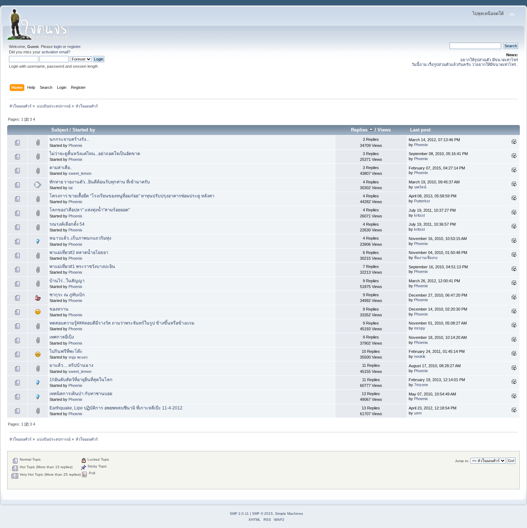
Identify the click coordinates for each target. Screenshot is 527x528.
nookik (420, 356)
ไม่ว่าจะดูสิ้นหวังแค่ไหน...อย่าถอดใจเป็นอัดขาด (94, 153)
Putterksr (422, 201)
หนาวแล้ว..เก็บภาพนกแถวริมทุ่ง (80, 238)
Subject (59, 130)
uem (418, 413)
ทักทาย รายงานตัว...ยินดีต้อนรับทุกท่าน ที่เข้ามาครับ (99, 181)
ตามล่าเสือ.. (60, 167)
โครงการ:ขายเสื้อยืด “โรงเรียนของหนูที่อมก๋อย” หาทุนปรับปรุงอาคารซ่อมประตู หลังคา (131, 195)
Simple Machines (289, 513)
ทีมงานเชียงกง (425, 257)
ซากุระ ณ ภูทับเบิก (67, 294)
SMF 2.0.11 (239, 513)
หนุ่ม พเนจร (78, 357)
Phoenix (75, 145)
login (58, 46)
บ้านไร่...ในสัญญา (67, 280)
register (73, 46)
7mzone (421, 385)
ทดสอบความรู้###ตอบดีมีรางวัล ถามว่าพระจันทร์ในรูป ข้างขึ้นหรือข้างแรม (121, 323)
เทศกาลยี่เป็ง (61, 337)
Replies (360, 130)
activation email (55, 52)
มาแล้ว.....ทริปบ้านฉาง (71, 365)
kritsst (419, 215)
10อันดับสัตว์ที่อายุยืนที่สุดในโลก (81, 379)
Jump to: (462, 461)
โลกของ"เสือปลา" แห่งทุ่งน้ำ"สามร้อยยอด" (89, 209)
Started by (83, 130)
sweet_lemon (79, 173)
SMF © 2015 (262, 513)
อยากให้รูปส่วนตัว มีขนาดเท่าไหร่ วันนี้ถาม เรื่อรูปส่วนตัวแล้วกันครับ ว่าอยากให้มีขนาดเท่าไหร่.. (465, 62)
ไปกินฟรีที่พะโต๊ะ (65, 351)
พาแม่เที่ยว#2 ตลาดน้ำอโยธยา (78, 252)
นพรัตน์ (420, 187)
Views (384, 130)
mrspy (419, 328)
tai (70, 188)
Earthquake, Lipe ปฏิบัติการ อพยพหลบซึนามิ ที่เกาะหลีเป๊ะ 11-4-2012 (115, 408)
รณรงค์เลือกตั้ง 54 (67, 224)
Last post (420, 130)
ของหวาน (58, 309)
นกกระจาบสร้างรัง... (69, 139)
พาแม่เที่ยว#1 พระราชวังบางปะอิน (82, 266)
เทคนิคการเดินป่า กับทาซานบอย (80, 393)
